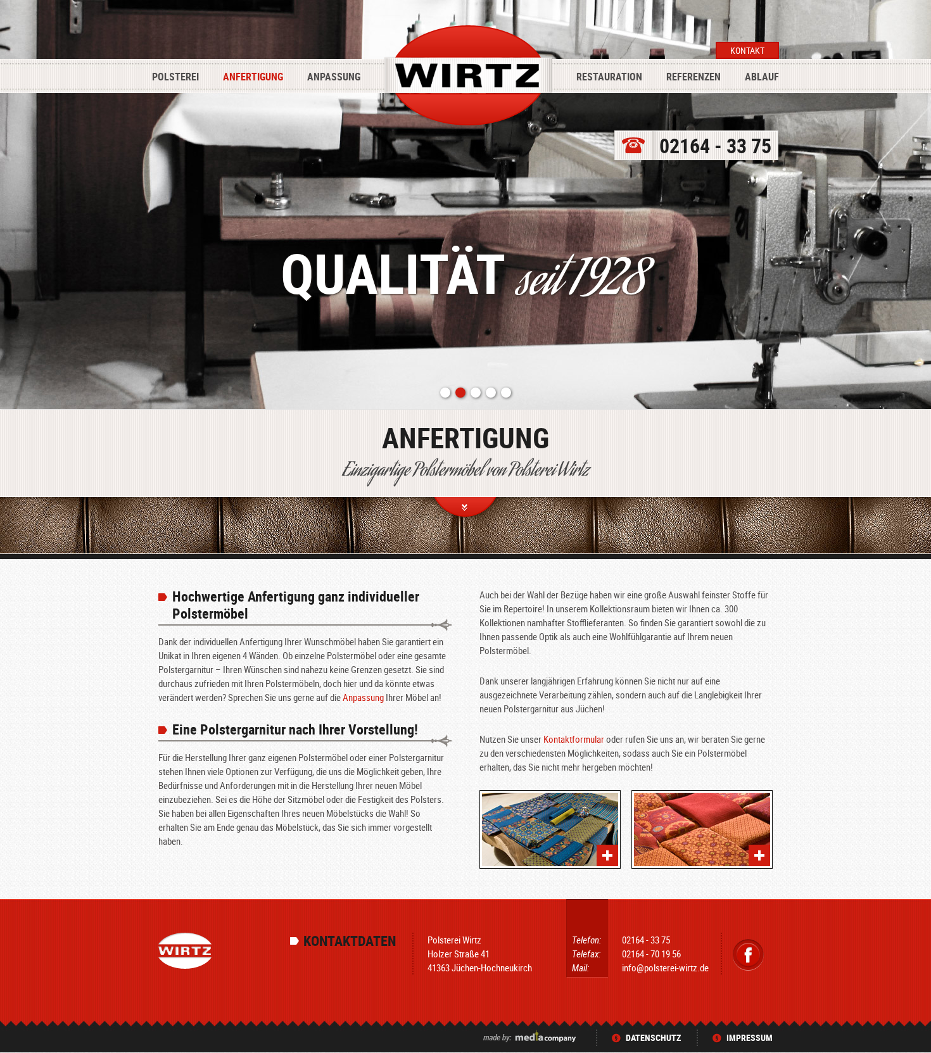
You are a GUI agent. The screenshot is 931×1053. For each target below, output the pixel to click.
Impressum (749, 1037)
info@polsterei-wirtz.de (665, 967)
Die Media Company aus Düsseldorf (530, 1036)
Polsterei (175, 77)
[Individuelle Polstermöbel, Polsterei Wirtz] (550, 829)
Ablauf (762, 77)
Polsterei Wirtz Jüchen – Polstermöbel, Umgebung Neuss (468, 77)
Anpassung (333, 77)
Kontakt (747, 50)
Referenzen (693, 77)
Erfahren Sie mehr (466, 510)
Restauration (609, 77)
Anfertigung (253, 77)
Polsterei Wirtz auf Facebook (748, 955)
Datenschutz (653, 1037)
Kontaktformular (573, 739)
